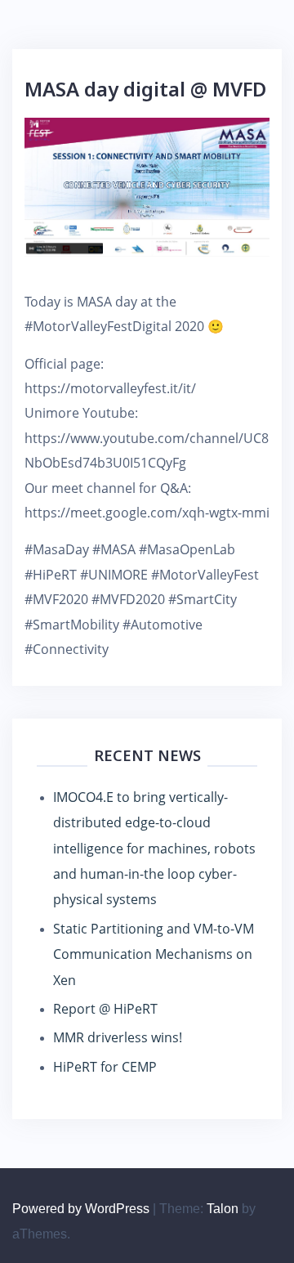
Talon (222, 1209)
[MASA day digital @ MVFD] (147, 186)
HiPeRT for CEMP (105, 1067)
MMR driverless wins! (117, 1037)
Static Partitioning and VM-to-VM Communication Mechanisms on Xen (153, 954)
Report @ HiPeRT (105, 1009)
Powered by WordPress (80, 1209)
